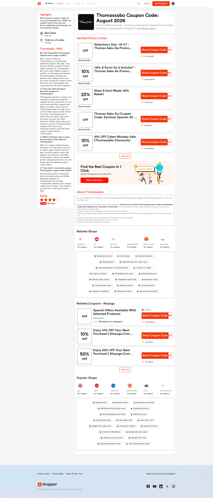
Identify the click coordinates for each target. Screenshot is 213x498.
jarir (78, 391)
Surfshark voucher (121, 402)
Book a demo (43, 474)
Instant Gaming (165, 391)
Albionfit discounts (140, 414)
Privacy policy (61, 489)
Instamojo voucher (126, 285)
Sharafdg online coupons (100, 279)
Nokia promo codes (124, 291)
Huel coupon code (125, 420)
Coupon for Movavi (99, 273)
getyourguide (132, 391)
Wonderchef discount (149, 273)
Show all (125, 156)
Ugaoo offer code (146, 420)
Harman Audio (148, 244)
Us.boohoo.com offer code (113, 438)
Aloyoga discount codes (145, 402)
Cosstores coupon (147, 285)
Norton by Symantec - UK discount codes (113, 268)
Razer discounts (101, 402)
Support (171, 474)
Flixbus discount (108, 262)
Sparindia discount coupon (138, 432)
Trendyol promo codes (103, 285)
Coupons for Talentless (100, 291)
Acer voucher (125, 256)
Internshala (164, 244)
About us (150, 474)
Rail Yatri (113, 244)
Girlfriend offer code (138, 438)
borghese (80, 244)
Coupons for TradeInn (127, 426)
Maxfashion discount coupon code (112, 408)
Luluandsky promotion (141, 408)
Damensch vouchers (145, 256)
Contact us (161, 474)
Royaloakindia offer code (124, 273)
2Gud (96, 391)
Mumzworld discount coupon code (134, 262)
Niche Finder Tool (74, 474)
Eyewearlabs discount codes (110, 443)
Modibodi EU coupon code (101, 426)
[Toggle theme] (173, 3)
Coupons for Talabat (143, 268)
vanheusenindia (132, 244)
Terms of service (75, 489)
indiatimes (114, 391)
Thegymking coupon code (127, 279)
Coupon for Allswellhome (111, 432)
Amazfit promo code (104, 256)
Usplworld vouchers (150, 426)
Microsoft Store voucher (148, 291)
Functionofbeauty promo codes (114, 414)
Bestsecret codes (150, 279)
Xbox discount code (103, 420)
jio (95, 244)
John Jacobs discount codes (139, 443)
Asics (145, 391)
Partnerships (57, 474)
